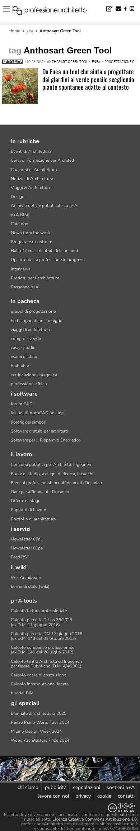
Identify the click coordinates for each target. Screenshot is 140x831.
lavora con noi (53, 796)
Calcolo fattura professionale (39, 611)
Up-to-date (12, 62)
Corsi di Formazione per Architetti (43, 160)
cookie (104, 796)
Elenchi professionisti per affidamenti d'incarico (56, 483)
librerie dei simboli (28, 422)
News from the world (31, 233)
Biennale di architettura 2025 (38, 713)
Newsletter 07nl (26, 539)
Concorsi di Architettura (34, 170)
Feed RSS (20, 557)
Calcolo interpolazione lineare (40, 684)
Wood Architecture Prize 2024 (40, 740)
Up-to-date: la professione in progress (47, 260)
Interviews (21, 269)
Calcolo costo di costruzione (38, 675)
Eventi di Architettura (31, 151)
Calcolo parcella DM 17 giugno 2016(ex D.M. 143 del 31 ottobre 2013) (46, 636)
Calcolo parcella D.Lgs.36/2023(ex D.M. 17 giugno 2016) (41, 622)
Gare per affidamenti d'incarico (40, 492)
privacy (83, 796)
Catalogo (19, 224)
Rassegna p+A (25, 287)
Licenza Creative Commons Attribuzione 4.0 (94, 819)
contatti (126, 796)
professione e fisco (29, 384)
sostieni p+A (121, 787)
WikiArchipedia (26, 577)
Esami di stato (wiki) (30, 586)
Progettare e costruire (31, 242)
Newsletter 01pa (27, 548)
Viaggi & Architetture (31, 187)
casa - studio (23, 347)
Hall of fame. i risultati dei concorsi (44, 251)
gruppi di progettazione (33, 311)
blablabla (20, 366)
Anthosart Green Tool (67, 62)
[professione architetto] (54, 11)
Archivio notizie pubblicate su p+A (44, 205)
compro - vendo (26, 338)
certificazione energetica (34, 375)
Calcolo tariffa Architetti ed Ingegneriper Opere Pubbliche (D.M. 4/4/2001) (46, 663)
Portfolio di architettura (33, 519)
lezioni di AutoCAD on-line (37, 413)
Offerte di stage (25, 501)
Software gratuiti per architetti (39, 431)
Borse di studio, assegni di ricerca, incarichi (52, 474)
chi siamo (28, 787)
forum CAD (22, 404)
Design (17, 196)
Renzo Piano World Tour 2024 (40, 722)
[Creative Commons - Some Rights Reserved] (70, 807)
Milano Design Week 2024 (36, 731)
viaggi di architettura (30, 329)
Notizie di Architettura (32, 178)
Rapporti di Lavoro (28, 510)
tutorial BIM (22, 693)
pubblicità (55, 787)
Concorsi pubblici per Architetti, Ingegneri (51, 464)
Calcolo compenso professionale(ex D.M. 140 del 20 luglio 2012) (42, 650)
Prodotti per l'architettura (35, 278)
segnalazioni (86, 787)
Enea (96, 62)
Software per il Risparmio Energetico (46, 440)
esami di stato (24, 356)
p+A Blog (20, 215)
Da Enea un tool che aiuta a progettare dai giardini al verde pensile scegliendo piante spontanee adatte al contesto (88, 79)
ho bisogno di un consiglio (36, 321)
